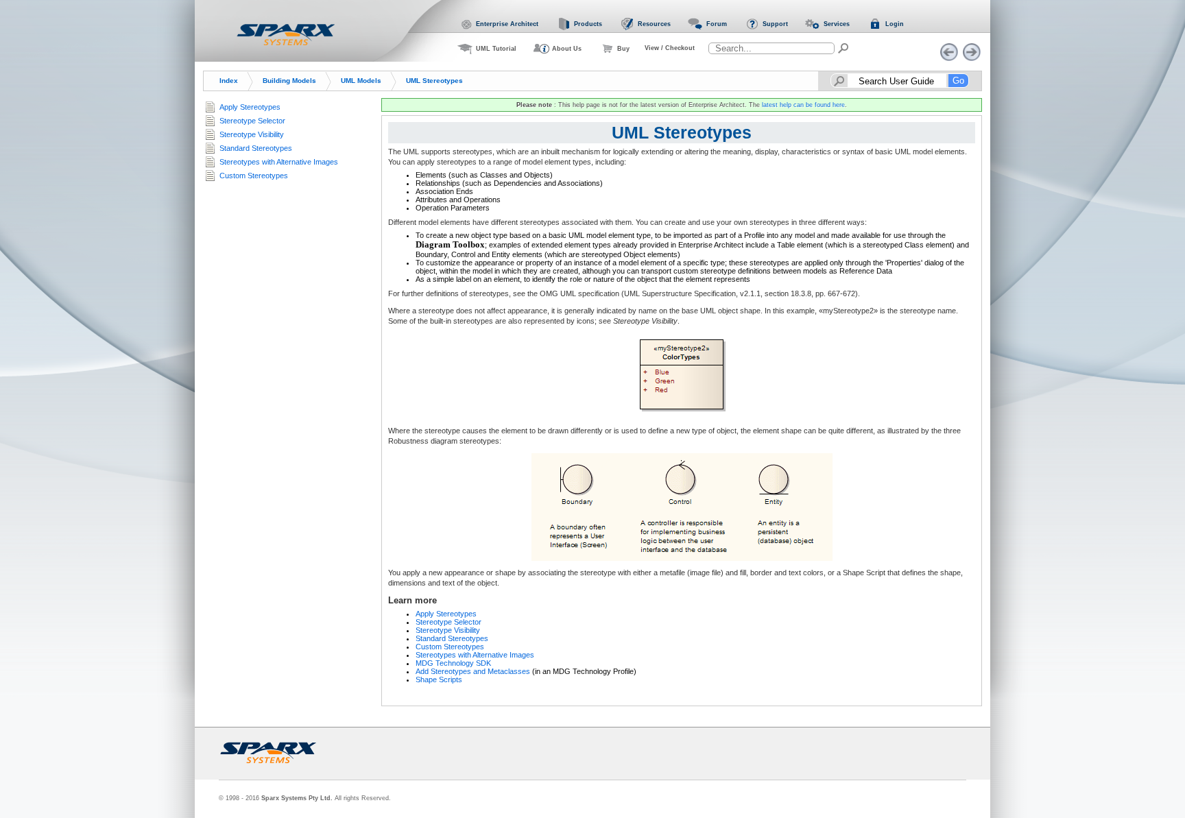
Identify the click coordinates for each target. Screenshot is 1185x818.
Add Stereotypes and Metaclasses (473, 671)
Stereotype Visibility (448, 630)
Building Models (289, 80)
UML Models (361, 80)
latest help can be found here (803, 104)
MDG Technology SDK (453, 663)
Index (228, 80)
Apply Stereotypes (446, 614)
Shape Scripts (439, 679)
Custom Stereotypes (450, 646)
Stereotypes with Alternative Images (475, 655)
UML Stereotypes (434, 80)
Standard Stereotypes (452, 638)
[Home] (286, 34)
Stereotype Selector (448, 622)
